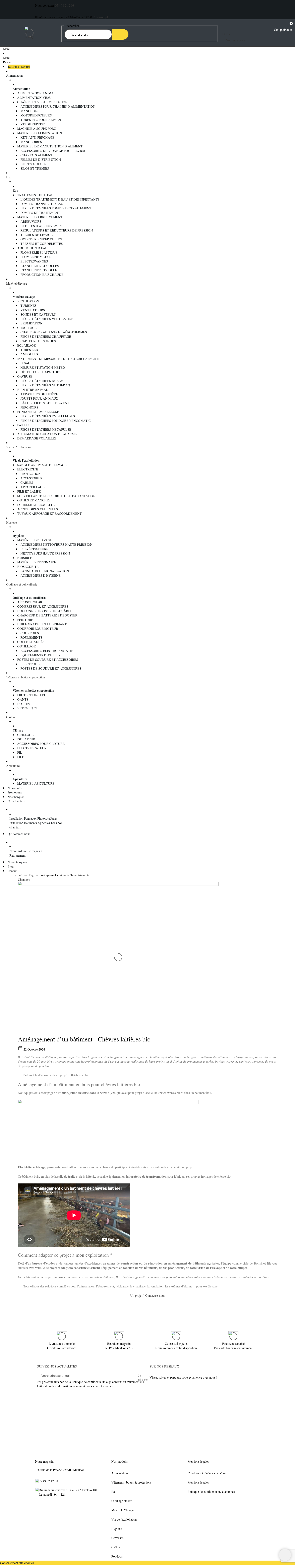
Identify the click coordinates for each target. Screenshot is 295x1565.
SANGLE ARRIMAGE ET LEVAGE (41, 465)
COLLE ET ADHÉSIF (32, 642)
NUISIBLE (24, 558)
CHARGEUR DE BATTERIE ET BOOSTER (47, 615)
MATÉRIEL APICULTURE (36, 783)
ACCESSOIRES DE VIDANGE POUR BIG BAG (53, 150)
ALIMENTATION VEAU (34, 97)
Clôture (11, 717)
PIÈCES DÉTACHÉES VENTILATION (47, 319)
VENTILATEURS (32, 310)
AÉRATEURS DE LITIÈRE (39, 394)
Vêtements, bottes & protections (131, 1482)
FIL (19, 752)
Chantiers (24, 879)
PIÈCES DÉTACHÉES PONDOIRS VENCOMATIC (55, 420)
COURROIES (29, 633)
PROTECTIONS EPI (31, 695)
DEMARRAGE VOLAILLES (37, 438)
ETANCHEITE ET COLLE (38, 270)
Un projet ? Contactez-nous (147, 1295)
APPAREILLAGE (32, 487)
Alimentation (14, 75)
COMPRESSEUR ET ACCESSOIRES (42, 606)
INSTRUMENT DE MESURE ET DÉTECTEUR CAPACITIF (58, 358)
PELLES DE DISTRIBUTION (40, 159)
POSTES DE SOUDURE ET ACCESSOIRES (47, 659)
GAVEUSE (24, 376)
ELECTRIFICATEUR (32, 748)
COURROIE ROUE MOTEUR (37, 628)
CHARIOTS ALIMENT (36, 155)
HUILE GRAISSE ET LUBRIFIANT (42, 624)
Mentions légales (198, 1482)
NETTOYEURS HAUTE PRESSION (45, 553)
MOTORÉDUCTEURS (36, 115)
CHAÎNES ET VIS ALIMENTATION (42, 102)
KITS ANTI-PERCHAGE (37, 137)
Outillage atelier (121, 1501)
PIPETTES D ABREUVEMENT (42, 226)
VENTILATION (28, 301)
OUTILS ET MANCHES (34, 500)
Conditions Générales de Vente (207, 1473)
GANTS (22, 699)
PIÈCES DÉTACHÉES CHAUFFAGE (45, 336)
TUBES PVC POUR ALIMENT (41, 119)
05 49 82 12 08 (64, 5)
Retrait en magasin (119, 1343)
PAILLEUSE (26, 425)
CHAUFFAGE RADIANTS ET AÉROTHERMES (53, 332)
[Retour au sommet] (285, 1555)
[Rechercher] (120, 34)
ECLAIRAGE (26, 345)
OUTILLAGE (26, 646)
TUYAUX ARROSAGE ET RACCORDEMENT (49, 513)
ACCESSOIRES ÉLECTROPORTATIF (46, 650)
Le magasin (34, 851)
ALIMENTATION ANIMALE (37, 93)
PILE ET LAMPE (29, 491)
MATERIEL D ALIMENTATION (39, 133)
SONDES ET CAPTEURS (38, 314)
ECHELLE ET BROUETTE (36, 504)
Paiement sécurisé (233, 1343)
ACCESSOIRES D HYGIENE (40, 575)
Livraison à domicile (62, 1343)
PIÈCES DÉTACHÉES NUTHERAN (45, 385)
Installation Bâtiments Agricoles (29, 823)
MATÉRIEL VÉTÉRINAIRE (36, 562)
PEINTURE (25, 619)
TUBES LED (29, 350)
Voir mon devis (235, 40)
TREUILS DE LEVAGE (36, 235)
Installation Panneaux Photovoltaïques (33, 818)
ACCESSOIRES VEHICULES (37, 509)
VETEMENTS (27, 708)
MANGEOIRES (31, 142)
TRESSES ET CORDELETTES (41, 243)
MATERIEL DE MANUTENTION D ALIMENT (49, 146)
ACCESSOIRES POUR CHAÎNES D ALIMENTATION (57, 106)
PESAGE (26, 363)
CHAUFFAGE (27, 327)
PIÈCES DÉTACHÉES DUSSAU (42, 381)
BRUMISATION (31, 323)
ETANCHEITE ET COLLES (39, 265)
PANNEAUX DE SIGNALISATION (44, 571)
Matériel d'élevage (122, 1510)
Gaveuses (117, 1538)
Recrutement (17, 855)
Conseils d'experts (176, 1343)
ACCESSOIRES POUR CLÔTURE (41, 743)
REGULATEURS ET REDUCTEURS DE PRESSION (56, 230)
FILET (21, 757)
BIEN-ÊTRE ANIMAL (32, 389)
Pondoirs (117, 1556)
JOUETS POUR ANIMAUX (39, 398)
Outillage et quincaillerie (21, 584)
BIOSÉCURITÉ (28, 566)
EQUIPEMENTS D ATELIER (40, 655)
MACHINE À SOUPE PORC (36, 128)
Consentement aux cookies (17, 1563)
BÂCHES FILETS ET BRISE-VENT (44, 403)
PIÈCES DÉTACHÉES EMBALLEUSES (47, 416)
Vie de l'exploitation (19, 447)
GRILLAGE (25, 735)
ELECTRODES (30, 664)
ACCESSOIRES (31, 478)
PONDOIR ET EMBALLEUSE (38, 412)
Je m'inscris (139, 1376)
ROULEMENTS (31, 637)
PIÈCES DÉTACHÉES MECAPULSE (45, 429)
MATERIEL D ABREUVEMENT (39, 217)
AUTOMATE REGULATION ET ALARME (47, 434)
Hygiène (11, 522)
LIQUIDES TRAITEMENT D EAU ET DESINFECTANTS (60, 199)
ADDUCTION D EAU (32, 248)
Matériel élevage (16, 283)
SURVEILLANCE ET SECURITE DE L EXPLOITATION (56, 496)
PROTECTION (30, 473)
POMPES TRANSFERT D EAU (41, 204)
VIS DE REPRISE (32, 124)
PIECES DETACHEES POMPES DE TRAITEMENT (55, 208)
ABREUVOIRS (30, 221)
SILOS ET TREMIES (34, 168)
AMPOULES (29, 354)
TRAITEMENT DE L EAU (35, 195)
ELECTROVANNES (34, 261)
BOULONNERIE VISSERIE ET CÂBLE (44, 611)
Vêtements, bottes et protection (25, 677)
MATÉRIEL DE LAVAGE (34, 540)
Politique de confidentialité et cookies (211, 1491)
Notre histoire (18, 851)
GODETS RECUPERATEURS (41, 239)
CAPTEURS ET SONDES (38, 341)
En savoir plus (102, 17)
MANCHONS (29, 111)
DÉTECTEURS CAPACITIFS (40, 372)
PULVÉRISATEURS (34, 549)
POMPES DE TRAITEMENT (40, 212)
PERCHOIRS (29, 407)
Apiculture (13, 765)
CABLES (26, 482)
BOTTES (23, 704)
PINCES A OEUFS (33, 164)
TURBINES (28, 305)
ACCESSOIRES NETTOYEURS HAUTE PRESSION (56, 544)
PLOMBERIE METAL (35, 257)
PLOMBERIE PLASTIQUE (39, 252)
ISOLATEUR (26, 739)
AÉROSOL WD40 (29, 602)
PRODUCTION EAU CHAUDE (41, 274)
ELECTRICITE (27, 469)
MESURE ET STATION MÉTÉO (42, 367)
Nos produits (119, 1461)
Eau (8, 177)
